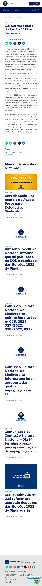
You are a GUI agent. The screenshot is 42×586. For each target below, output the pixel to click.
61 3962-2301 (21, 571)
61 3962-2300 (10, 571)
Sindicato (6, 10)
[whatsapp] (6, 43)
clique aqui (28, 69)
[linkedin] (23, 43)
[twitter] (19, 43)
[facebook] (15, 43)
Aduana (18, 10)
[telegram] (10, 43)
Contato (32, 10)
